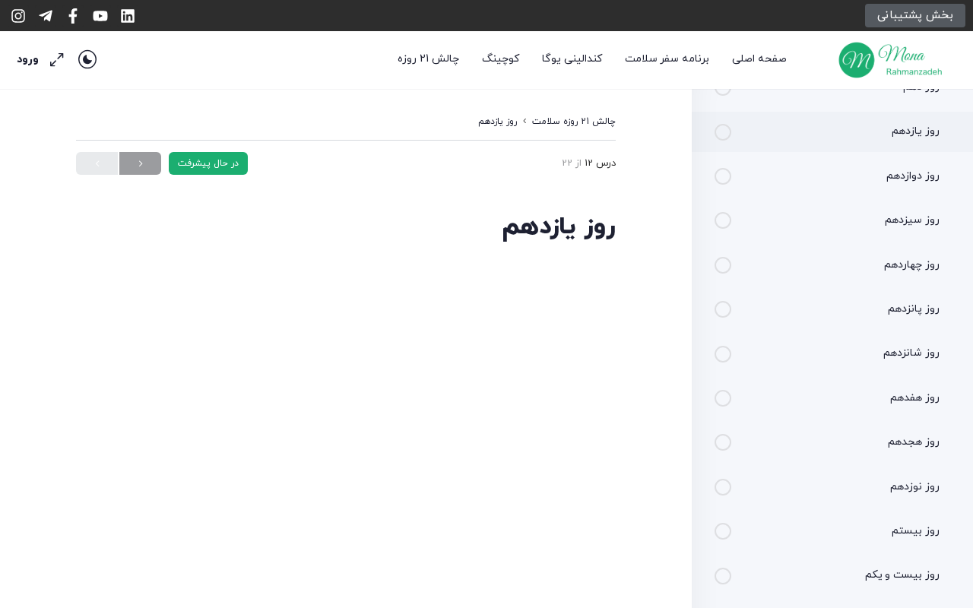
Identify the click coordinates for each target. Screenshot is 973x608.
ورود (28, 59)
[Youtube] (100, 16)
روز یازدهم (497, 122)
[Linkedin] (127, 16)
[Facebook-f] (73, 16)
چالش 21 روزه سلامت (574, 122)
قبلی (140, 163)
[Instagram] (18, 16)
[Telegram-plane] (45, 16)
